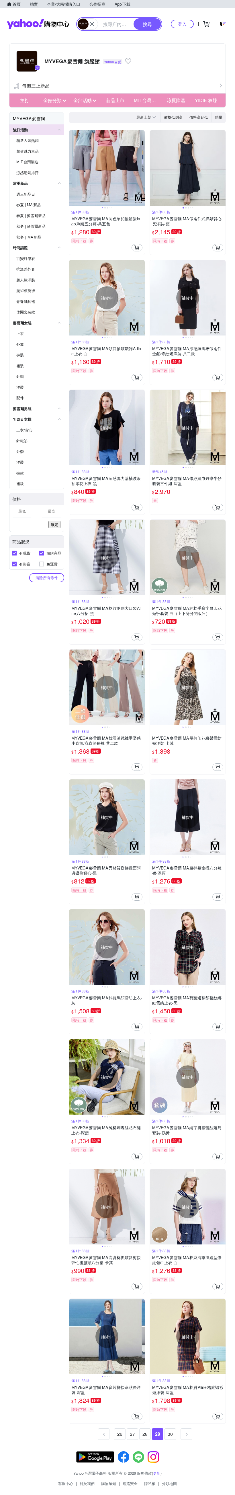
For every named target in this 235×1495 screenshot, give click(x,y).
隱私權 (149, 1483)
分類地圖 (169, 1483)
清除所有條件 (47, 577)
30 (170, 1434)
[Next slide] (141, 168)
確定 (54, 524)
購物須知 (108, 1483)
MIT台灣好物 (147, 100)
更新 (156, 1473)
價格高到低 (198, 117)
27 (132, 1434)
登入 (182, 24)
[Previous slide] (73, 168)
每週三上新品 (36, 85)
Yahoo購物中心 (38, 24)
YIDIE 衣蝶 (206, 100)
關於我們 (87, 1483)
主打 (24, 100)
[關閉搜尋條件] (92, 24)
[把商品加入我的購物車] (137, 247)
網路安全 (130, 1483)
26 (119, 1434)
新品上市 (115, 100)
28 (145, 1434)
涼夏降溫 (176, 100)
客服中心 (65, 1483)
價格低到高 (173, 117)
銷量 (218, 117)
